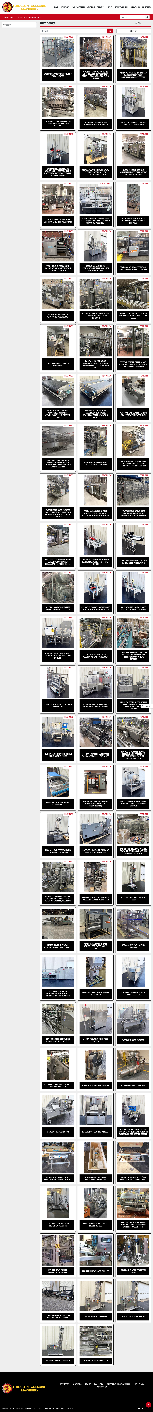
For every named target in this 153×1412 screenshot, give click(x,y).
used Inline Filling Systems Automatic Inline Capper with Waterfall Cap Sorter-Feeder (133, 1132)
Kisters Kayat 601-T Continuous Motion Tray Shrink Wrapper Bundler (58, 994)
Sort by (133, 31)
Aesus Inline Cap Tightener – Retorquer (95, 994)
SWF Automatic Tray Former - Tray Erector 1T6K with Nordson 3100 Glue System (133, 464)
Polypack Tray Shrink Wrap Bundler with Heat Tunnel (96, 705)
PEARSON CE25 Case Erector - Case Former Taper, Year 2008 (133, 268)
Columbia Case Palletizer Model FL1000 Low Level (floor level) (95, 804)
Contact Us (146, 7)
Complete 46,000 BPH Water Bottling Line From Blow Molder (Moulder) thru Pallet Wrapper (133, 755)
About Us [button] (101, 7)
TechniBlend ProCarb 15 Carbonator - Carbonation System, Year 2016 (58, 268)
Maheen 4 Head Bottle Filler (95, 1271)
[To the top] (148, 1405)
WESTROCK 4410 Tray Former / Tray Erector (58, 75)
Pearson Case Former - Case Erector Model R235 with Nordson (95, 316)
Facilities (98, 1384)
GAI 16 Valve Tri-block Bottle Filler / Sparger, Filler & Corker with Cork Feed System (133, 705)
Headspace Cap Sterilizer (96, 1361)
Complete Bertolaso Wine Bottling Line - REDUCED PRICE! (58, 221)
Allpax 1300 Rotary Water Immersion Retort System (58, 608)
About (88, 1384)
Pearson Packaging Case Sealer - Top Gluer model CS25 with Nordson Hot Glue (95, 513)
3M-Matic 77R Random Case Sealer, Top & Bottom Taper (133, 608)
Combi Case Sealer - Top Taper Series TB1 (58, 705)
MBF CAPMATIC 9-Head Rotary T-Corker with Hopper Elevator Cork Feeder (95, 172)
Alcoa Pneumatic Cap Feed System (95, 1040)
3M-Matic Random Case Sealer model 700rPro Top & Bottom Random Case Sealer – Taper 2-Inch (57, 172)
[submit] (147, 17)
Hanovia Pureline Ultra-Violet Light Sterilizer (95, 1178)
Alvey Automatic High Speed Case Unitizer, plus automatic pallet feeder (133, 75)
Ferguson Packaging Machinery (56, 1408)
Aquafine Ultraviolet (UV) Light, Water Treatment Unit (57, 1178)
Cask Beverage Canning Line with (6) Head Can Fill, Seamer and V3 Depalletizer (95, 221)
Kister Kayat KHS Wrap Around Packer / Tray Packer (58, 946)
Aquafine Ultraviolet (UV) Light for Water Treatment (133, 1178)
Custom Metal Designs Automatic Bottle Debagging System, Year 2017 (133, 172)
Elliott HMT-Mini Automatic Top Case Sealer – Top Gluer (95, 755)
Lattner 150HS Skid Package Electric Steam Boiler (95, 851)
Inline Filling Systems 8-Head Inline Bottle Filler (58, 755)
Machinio (28, 1408)
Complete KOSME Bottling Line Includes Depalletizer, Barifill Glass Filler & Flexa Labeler (95, 75)
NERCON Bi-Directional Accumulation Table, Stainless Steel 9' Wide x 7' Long (57, 414)
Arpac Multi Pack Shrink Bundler (133, 946)
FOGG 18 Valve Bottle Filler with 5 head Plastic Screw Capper (133, 804)
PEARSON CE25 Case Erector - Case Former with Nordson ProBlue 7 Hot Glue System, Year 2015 (57, 513)
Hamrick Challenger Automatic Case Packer (58, 316)
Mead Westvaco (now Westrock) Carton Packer (95, 656)
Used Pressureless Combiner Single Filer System (58, 1085)
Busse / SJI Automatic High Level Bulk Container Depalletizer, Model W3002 (58, 562)
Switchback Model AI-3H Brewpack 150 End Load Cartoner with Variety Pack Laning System (58, 463)
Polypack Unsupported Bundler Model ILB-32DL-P (96, 124)
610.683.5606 (9, 17)
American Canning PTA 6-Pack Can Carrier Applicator (133, 562)
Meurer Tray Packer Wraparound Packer (57, 1271)
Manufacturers (78, 7)
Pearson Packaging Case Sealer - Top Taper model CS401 (96, 946)
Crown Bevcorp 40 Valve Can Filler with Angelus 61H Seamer (58, 123)
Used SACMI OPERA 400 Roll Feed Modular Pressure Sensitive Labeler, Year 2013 (58, 899)
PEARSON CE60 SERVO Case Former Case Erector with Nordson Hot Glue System (133, 513)
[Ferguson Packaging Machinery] (24, 1388)
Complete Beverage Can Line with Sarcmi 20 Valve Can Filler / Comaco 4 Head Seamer (133, 656)
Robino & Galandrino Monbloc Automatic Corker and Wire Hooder (95, 268)
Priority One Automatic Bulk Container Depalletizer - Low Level (133, 316)
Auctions (91, 7)
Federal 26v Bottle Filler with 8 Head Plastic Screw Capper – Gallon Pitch (133, 1225)
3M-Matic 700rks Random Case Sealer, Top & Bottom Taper (95, 608)
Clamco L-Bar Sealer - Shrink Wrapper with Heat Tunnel (133, 414)
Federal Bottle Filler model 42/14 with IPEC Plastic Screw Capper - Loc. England (133, 364)
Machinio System (8, 1408)
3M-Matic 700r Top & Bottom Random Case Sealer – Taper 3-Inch (95, 562)
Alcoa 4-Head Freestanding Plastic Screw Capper (58, 851)
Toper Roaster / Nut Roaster (95, 1085)
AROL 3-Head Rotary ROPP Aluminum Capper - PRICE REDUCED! (133, 221)
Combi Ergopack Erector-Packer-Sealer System (58, 1316)
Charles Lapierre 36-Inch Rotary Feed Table (133, 994)
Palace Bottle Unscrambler (95, 1132)
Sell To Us (135, 7)
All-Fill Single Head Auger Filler (133, 899)
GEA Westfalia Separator (133, 1085)
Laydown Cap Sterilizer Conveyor (58, 364)
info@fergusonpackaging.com (30, 17)
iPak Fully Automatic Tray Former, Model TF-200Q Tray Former (58, 656)
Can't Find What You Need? (118, 7)
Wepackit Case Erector (133, 1040)
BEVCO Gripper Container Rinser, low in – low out (58, 1040)
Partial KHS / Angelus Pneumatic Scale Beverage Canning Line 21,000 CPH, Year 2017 (95, 364)
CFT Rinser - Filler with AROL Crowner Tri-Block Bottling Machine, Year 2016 (133, 851)
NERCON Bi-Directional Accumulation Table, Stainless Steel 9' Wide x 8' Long (95, 414)
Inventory (64, 7)
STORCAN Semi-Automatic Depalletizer (58, 804)
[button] (65, 7)
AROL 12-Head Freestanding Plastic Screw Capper (133, 124)
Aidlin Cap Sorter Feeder (95, 1317)
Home (56, 7)
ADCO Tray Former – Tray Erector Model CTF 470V (95, 464)
